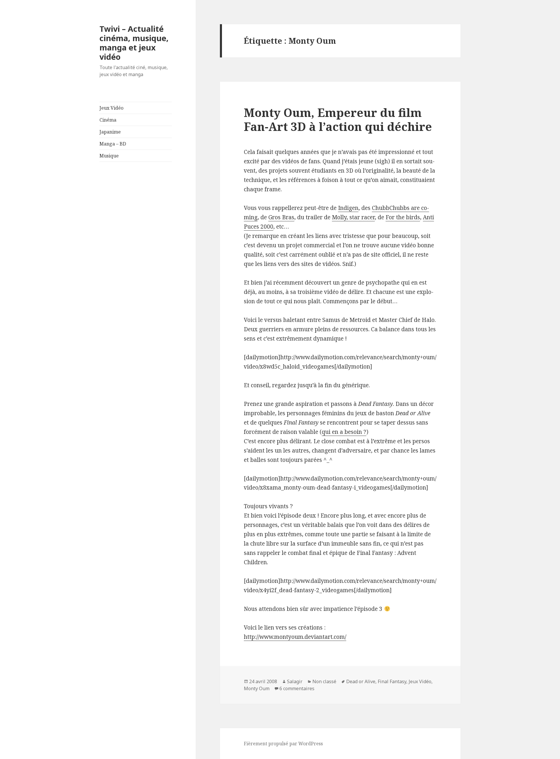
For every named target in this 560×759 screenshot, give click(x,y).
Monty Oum (257, 688)
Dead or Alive (360, 681)
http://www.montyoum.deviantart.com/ (295, 637)
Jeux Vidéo (111, 108)
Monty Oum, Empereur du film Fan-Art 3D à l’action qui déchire (338, 119)
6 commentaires (296, 688)
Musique (109, 155)
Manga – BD (112, 144)
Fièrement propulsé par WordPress (283, 743)
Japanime (110, 132)
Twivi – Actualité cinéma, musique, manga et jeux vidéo (134, 42)
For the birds (403, 217)
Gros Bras (281, 217)
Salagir (294, 681)
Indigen (348, 208)
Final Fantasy (392, 681)
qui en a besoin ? (344, 432)
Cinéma (107, 120)
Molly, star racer (353, 217)
